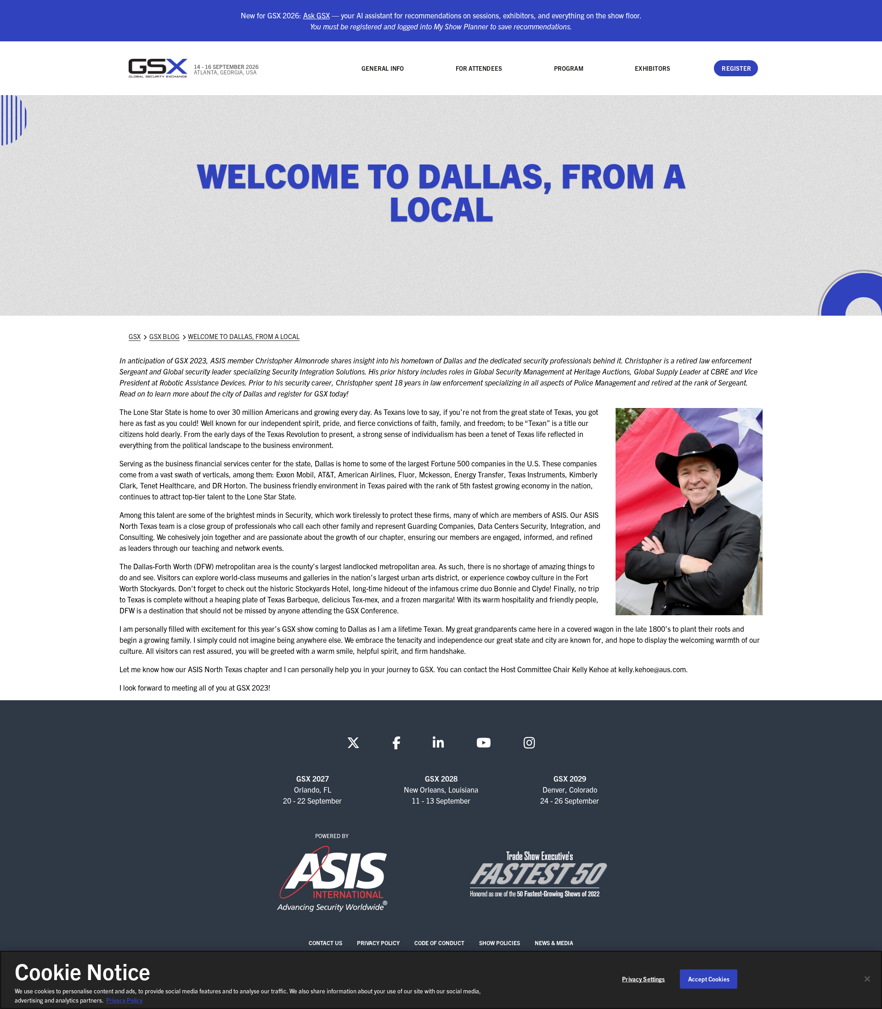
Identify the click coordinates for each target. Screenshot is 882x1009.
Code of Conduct (439, 942)
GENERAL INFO (383, 68)
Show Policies (499, 942)
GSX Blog (164, 336)
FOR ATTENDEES (479, 68)
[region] (441, 980)
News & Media (554, 942)
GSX (135, 336)
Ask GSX (316, 15)
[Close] (867, 979)
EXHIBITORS (652, 68)
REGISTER (736, 68)
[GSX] (158, 68)
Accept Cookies (708, 979)
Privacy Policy (378, 942)
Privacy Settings (643, 979)
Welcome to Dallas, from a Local (244, 336)
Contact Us (325, 942)
